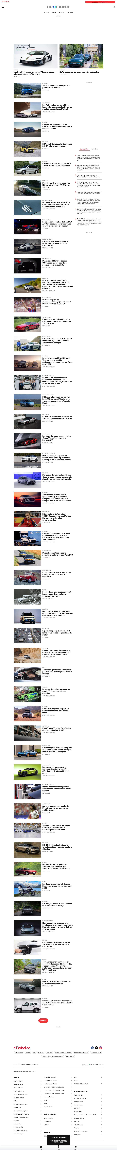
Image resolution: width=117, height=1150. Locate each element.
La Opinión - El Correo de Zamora (54, 1087)
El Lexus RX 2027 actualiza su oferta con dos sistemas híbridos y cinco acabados (57, 126)
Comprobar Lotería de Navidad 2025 (85, 1115)
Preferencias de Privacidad (81, 1052)
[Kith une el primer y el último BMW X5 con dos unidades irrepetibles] (27, 168)
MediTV (46, 1124)
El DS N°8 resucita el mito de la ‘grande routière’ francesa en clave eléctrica (57, 847)
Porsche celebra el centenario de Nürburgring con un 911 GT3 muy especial (56, 185)
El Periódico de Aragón (20, 1104)
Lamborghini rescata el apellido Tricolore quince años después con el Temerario (34, 73)
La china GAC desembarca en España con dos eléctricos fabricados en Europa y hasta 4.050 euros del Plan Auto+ (57, 381)
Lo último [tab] (95, 149)
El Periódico (17, 1107)
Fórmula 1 (77, 1108)
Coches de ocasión (80, 1098)
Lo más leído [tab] (84, 149)
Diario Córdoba (18, 1084)
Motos (54, 12)
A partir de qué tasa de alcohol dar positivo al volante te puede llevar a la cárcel (57, 672)
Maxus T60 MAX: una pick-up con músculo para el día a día (56, 982)
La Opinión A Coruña (50, 1077)
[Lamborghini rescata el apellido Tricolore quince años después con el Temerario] (35, 56)
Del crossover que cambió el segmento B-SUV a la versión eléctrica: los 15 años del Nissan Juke (55, 770)
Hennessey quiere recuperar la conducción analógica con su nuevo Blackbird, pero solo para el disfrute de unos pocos (57, 926)
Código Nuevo (78, 1101)
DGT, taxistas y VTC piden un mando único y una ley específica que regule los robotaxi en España (56, 457)
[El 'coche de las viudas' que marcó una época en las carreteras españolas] (27, 577)
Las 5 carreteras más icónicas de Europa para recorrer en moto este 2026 (56, 886)
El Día (15, 1101)
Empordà (16, 1120)
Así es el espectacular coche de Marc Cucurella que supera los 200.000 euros (55, 808)
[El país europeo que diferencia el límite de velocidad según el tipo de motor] (27, 635)
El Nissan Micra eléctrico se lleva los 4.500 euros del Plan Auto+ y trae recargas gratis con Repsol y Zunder (56, 400)
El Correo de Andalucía (20, 1094)
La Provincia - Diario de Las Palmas (54, 1090)
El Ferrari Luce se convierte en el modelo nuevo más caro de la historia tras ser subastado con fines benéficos (56, 536)
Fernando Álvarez (47, 248)
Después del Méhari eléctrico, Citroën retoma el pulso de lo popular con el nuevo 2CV (54, 263)
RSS (34, 1052)
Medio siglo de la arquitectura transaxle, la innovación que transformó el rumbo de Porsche (56, 866)
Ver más (43, 1020)
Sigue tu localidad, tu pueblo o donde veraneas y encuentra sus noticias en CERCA (58, 1141)
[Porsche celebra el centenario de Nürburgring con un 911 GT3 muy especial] (27, 188)
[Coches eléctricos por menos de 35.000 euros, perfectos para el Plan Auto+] (27, 947)
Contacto (28, 1052)
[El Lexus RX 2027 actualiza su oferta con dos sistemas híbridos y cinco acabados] (27, 129)
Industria (61, 12)
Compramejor (78, 1105)
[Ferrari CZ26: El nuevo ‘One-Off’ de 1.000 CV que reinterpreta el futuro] (27, 421)
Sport (45, 1103)
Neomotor (77, 1121)
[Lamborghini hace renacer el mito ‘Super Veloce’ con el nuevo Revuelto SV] (27, 441)
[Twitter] (96, 1047)
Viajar (76, 1080)
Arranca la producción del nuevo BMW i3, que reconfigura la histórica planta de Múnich (56, 827)
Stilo (75, 1077)
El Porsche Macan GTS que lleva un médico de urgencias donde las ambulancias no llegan (57, 341)
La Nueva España (19, 1134)
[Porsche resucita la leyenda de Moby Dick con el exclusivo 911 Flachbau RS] (27, 246)
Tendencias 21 (78, 1124)
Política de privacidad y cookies (63, 1052)
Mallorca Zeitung (49, 1097)
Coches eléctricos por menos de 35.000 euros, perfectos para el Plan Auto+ (56, 944)
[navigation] (58, 1148)
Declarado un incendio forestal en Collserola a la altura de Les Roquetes (88, 176)
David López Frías (47, 462)
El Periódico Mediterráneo (21, 1117)
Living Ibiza (77, 1134)
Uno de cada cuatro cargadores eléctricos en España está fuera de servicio (56, 789)
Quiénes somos (19, 1052)
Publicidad (41, 1052)
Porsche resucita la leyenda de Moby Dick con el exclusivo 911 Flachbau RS (55, 243)
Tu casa (76, 1128)
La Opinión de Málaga (50, 1080)
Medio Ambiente (79, 1118)
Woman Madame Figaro (81, 1083)
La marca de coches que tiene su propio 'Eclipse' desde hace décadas (56, 691)
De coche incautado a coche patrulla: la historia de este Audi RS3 (57, 554)
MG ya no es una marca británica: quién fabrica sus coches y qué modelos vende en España (56, 204)
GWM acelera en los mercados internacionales (79, 72)
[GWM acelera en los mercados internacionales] (81, 56)
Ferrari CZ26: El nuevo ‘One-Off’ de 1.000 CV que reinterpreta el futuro (57, 418)
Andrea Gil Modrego (48, 111)
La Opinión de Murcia (50, 1083)
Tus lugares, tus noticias (58, 1137)
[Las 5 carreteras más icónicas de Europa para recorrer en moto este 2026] (27, 889)
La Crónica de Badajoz (20, 1130)
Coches (46, 12)
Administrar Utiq (70, 1056)
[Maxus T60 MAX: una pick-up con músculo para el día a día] (27, 986)
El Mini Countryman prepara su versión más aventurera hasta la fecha (55, 711)
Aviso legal (49, 1052)
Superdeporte (48, 1107)
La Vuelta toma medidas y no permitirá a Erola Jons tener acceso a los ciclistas (89, 193)
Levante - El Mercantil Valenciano (54, 1093)
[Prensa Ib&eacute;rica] (96, 1064)
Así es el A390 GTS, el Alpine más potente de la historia (56, 86)
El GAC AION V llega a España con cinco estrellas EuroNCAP (56, 729)
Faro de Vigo (17, 1124)
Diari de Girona (18, 1081)
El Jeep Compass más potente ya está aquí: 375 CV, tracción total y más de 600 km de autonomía (56, 652)
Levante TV (47, 1121)
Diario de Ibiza (18, 1088)
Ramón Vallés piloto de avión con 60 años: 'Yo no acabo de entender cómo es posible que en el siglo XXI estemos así (88, 158)
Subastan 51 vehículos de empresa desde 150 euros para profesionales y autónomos (57, 1003)
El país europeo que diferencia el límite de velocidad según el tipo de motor (57, 633)
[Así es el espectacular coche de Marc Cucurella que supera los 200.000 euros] (27, 811)
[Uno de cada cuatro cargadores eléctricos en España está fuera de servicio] (27, 791)
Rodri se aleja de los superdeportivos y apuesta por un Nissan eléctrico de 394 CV (56, 302)
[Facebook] (92, 1047)
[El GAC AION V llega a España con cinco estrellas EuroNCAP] (27, 733)
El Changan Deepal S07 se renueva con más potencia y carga (57, 904)
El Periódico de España (20, 1111)
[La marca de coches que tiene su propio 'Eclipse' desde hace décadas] (27, 694)
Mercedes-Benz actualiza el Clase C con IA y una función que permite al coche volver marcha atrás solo (57, 477)
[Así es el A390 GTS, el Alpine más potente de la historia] (27, 90)
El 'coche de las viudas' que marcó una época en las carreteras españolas (56, 574)
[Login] (114, 7)
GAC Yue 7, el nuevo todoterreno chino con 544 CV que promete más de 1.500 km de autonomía (57, 613)
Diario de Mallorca (19, 1091)
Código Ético (45, 1056)
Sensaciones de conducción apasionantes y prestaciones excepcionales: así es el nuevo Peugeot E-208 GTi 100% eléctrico (56, 497)
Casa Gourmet (78, 1095)
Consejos (70, 12)
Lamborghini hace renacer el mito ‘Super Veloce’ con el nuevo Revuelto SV (56, 438)
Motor (16, 70)
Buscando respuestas (80, 1131)
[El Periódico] (22, 1047)
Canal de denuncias (96, 1052)
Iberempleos (78, 1111)
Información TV (48, 1118)
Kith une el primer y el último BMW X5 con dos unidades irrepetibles (56, 164)
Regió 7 (46, 1100)
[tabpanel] (89, 191)
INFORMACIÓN (18, 1127)
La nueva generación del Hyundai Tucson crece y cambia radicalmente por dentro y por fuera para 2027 (57, 361)
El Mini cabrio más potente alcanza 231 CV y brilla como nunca (57, 145)
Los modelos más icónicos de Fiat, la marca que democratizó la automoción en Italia (56, 594)
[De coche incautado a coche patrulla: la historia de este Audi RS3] (27, 557)
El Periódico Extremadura (21, 1114)
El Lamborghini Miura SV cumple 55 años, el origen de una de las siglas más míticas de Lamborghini (57, 750)
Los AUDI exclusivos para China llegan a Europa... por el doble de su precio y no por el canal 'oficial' (57, 107)
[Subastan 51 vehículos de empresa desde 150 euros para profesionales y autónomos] (27, 1005)
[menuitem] (41, 1148)
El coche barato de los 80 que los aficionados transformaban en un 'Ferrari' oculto (56, 321)
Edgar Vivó (17, 76)
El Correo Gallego (19, 1097)
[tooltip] (58, 1140)
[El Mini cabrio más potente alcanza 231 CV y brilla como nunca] (27, 149)
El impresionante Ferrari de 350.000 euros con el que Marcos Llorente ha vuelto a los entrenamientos (56, 517)
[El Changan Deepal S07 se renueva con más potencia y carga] (27, 908)
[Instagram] (100, 1047)
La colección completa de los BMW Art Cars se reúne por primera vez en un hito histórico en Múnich (57, 224)
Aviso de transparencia (57, 1056)
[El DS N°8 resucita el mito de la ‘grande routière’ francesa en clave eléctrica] (27, 850)
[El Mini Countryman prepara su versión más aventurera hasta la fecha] (27, 713)
